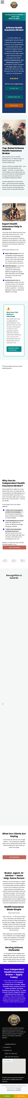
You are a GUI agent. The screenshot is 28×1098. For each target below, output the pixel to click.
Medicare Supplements (12, 60)
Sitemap (4, 1081)
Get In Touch (14, 105)
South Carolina (14, 1000)
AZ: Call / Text (14, 88)
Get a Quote (21, 1096)
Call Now (7, 1096)
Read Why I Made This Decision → (13, 349)
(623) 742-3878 (14, 18)
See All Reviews (14, 857)
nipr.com (19, 1088)
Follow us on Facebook (15, 1090)
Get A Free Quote (14, 547)
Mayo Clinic (13, 67)
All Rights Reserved (16, 1079)
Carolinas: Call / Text (14, 97)
